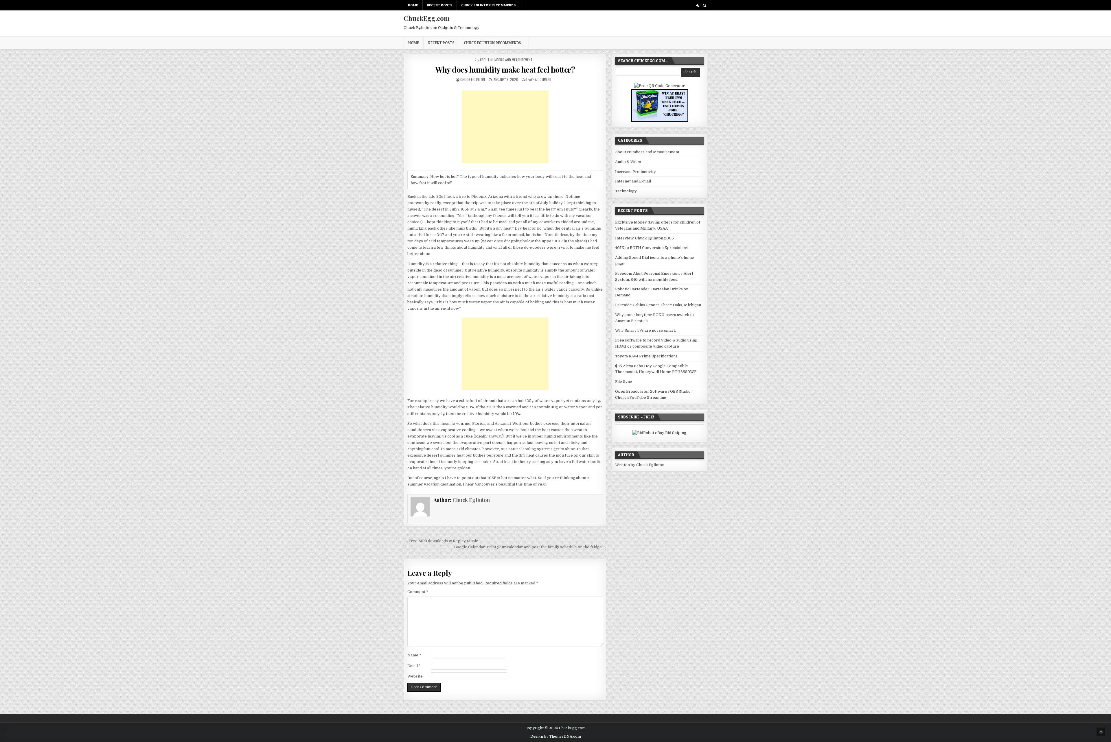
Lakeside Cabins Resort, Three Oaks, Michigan (658, 305)
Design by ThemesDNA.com (555, 736)
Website (415, 676)
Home (413, 5)
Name (414, 655)
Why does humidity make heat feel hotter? (505, 69)
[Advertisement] (505, 127)
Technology (626, 191)
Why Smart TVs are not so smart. (645, 330)
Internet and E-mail (633, 181)
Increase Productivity (635, 171)
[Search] (704, 5)
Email (414, 666)
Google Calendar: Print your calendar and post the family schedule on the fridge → (530, 547)
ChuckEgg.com (427, 18)
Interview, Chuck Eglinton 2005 (644, 238)
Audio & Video (628, 162)
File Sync (623, 381)
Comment (417, 592)
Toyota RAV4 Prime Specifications (646, 356)
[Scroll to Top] (1101, 732)
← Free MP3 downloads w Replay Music (441, 541)
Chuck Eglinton (472, 79)
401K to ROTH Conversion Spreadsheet (652, 248)
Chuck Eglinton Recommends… (489, 5)
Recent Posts (439, 5)
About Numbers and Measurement (506, 59)
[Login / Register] (697, 5)
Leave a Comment (539, 79)
